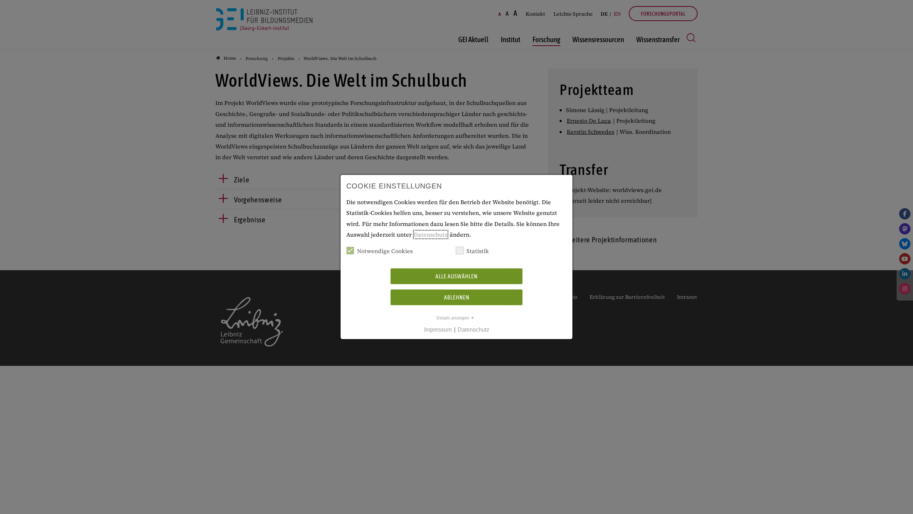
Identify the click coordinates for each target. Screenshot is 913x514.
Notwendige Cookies (385, 251)
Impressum (438, 330)
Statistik (477, 251)
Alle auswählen (456, 276)
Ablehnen (456, 297)
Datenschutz (431, 234)
